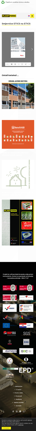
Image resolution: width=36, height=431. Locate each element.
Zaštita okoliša (19, 402)
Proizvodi (19, 396)
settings (20, 425)
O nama (18, 389)
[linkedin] (20, 411)
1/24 (7, 64)
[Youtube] (23, 411)
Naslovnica (18, 386)
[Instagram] (16, 411)
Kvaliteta (19, 399)
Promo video (19, 393)
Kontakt (18, 405)
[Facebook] (13, 411)
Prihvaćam (6, 428)
